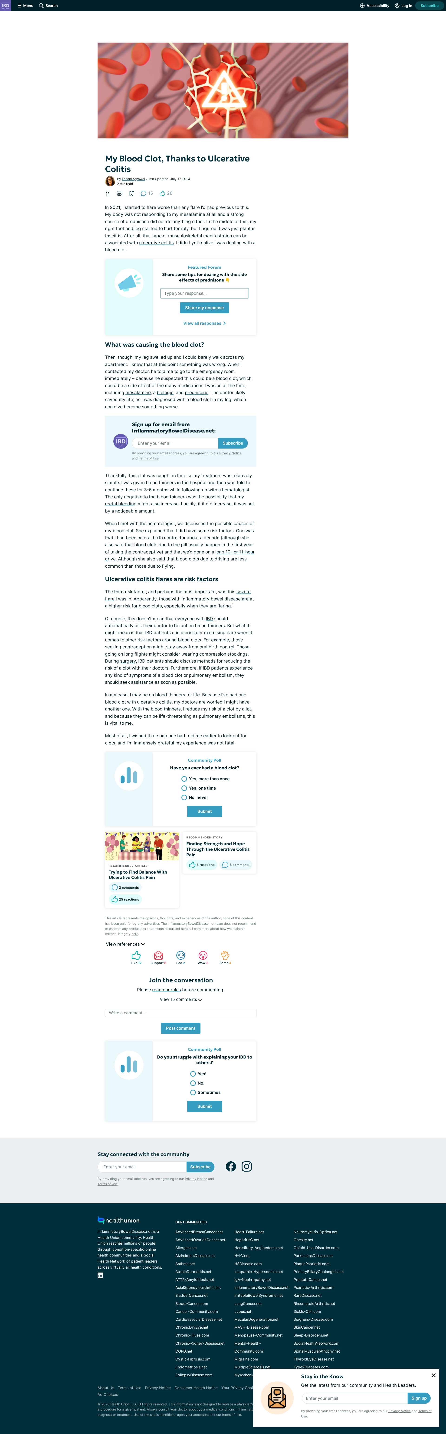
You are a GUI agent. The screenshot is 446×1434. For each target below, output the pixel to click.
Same (223, 958)
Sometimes (209, 1092)
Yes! (202, 1073)
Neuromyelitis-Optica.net (316, 1232)
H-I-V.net (242, 1255)
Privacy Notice (399, 1411)
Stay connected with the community (143, 1154)
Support (157, 958)
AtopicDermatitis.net (193, 1271)
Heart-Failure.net (249, 1232)
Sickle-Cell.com (307, 1311)
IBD (209, 618)
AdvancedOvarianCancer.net (200, 1239)
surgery (128, 661)
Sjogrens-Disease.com (313, 1319)
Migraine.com (246, 1359)
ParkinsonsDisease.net (313, 1255)
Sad (178, 958)
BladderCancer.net (191, 1295)
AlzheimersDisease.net (195, 1255)
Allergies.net (186, 1247)
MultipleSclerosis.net (252, 1367)
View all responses (202, 323)
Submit (204, 811)
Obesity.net (303, 1239)
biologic (165, 392)
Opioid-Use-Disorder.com (316, 1247)
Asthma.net (185, 1263)
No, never (198, 797)
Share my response (204, 307)
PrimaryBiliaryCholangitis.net (319, 1271)
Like (134, 958)
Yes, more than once (209, 778)
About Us (106, 1387)
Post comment (180, 1028)
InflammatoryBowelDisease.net (261, 1287)
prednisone (196, 392)
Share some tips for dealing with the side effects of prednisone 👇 (204, 277)
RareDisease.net (308, 1295)
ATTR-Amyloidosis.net (194, 1279)
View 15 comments (179, 999)
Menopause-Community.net (258, 1335)
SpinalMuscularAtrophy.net (317, 1351)
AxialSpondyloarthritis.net (198, 1287)
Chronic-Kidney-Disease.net (200, 1343)
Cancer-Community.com (196, 1311)
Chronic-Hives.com (192, 1335)
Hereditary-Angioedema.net (258, 1247)
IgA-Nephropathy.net (252, 1279)
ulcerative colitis (156, 242)
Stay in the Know (322, 1376)
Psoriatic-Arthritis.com (313, 1287)
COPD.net (183, 1351)
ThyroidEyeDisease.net (314, 1359)
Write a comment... (127, 1012)
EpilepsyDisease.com (194, 1375)
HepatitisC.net (246, 1239)
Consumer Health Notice (196, 1387)
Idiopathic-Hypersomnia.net (258, 1271)
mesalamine (138, 392)
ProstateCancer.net (310, 1279)
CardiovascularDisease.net (198, 1319)
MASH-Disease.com (251, 1327)
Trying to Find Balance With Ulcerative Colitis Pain (138, 874)
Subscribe (430, 5)
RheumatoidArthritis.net (314, 1303)
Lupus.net (242, 1311)
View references (123, 944)
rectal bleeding (121, 503)
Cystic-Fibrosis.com (192, 1359)
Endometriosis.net (191, 1367)
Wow (201, 958)
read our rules (166, 989)
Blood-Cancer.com (191, 1303)
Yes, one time (202, 788)
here (134, 934)
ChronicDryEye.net (191, 1327)
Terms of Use (149, 458)
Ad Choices (108, 1394)
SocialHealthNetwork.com (316, 1343)
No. (201, 1083)
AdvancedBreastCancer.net (199, 1232)
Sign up (419, 1398)
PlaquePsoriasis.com (312, 1263)
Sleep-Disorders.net (311, 1335)
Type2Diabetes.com (311, 1367)
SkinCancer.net (307, 1327)
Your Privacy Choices (240, 1387)
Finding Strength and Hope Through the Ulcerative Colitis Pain (218, 849)
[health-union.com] (118, 1221)
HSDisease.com (248, 1263)
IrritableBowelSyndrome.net (258, 1295)
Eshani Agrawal (133, 179)
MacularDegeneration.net (256, 1319)
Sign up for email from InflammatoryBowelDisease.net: (174, 428)
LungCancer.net (248, 1303)
